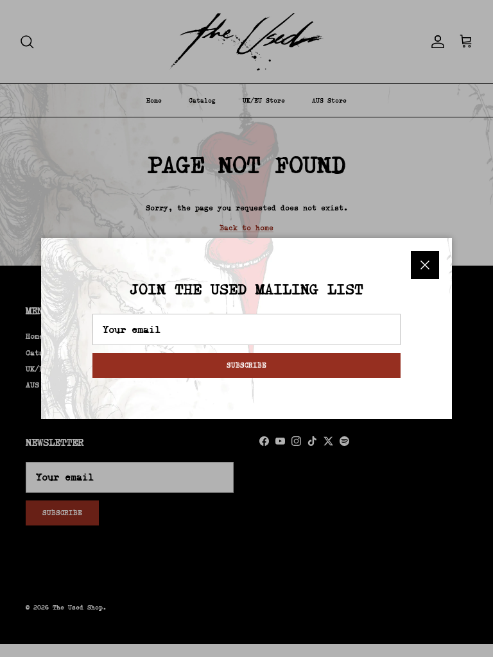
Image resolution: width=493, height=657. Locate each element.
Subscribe (246, 365)
